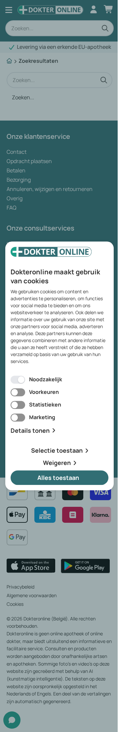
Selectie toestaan (57, 451)
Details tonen (30, 430)
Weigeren (57, 463)
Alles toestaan (58, 478)
